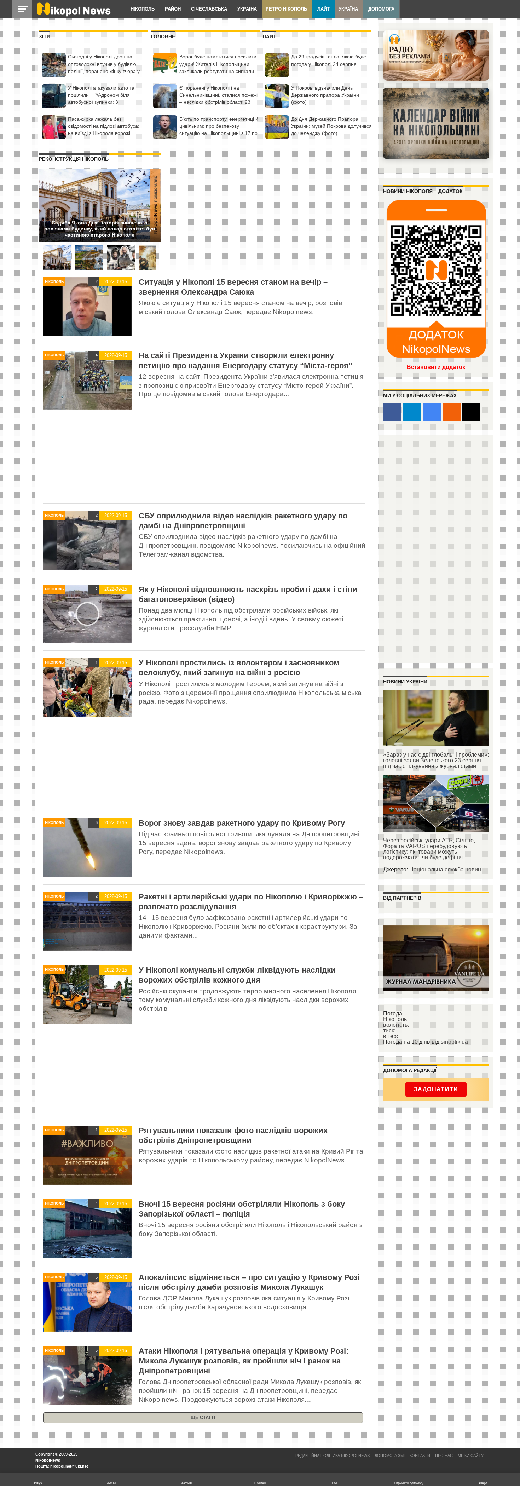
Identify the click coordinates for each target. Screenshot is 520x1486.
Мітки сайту (471, 1455)
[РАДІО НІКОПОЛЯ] (436, 123)
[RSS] (452, 412)
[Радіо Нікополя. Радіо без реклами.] (436, 55)
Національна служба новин (445, 869)
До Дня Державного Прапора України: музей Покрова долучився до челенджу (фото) (331, 126)
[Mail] (471, 412)
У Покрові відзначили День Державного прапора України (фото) (325, 95)
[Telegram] (412, 412)
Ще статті (203, 1417)
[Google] (432, 412)
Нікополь (143, 9)
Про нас (444, 1455)
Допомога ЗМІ (390, 1455)
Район (173, 9)
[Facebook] (392, 412)
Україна (247, 9)
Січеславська (209, 9)
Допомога (381, 9)
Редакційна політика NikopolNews (332, 1455)
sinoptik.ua (454, 1042)
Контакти (420, 1455)
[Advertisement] (204, 458)
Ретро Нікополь (286, 9)
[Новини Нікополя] (73, 15)
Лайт (323, 9)
